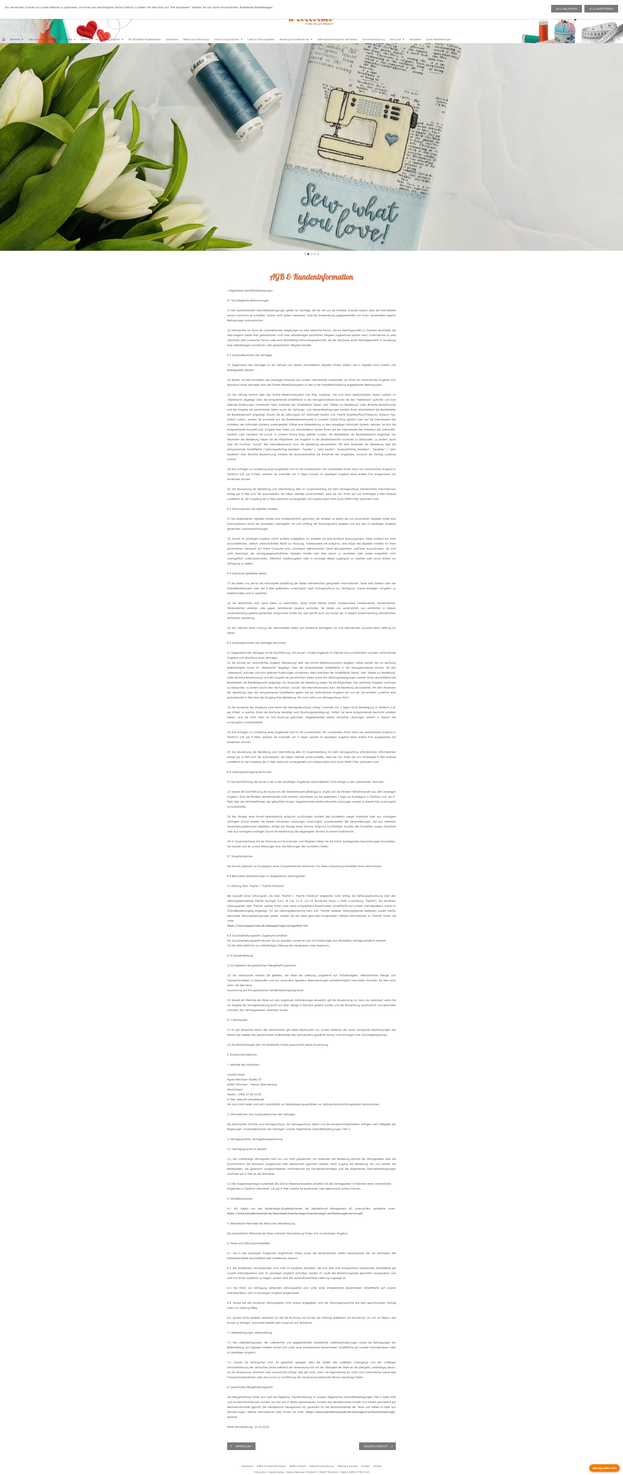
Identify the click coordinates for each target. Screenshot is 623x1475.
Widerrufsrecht (297, 1466)
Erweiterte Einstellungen (256, 7)
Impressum (247, 1466)
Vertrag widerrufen (604, 1468)
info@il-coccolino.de (250, 1099)
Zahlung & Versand (347, 1466)
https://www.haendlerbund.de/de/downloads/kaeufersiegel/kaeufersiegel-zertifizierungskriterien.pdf (295, 1213)
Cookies (377, 1466)
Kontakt (365, 1466)
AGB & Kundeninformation (271, 1466)
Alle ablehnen (566, 9)
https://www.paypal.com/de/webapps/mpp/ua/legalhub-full (267, 925)
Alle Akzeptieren (601, 9)
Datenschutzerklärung (321, 1466)
